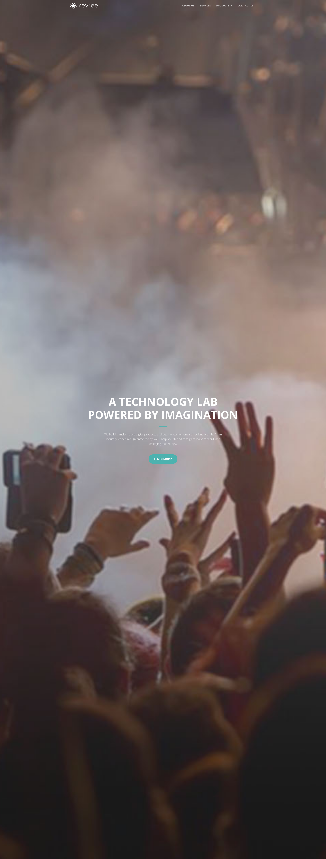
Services (205, 5)
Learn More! (163, 459)
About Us (188, 5)
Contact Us (246, 5)
